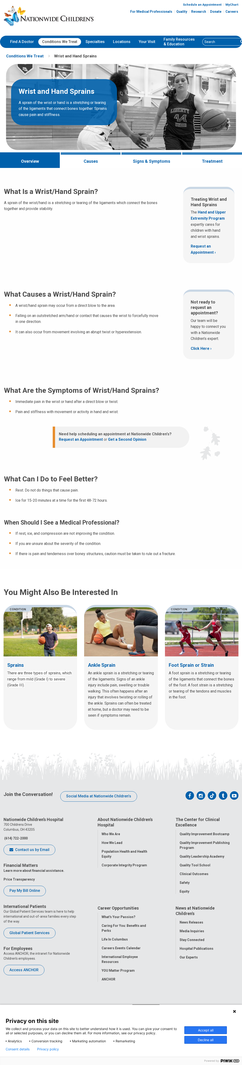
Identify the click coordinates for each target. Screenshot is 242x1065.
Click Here (200, 348)
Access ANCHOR (24, 970)
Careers (231, 11)
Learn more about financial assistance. (34, 871)
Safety (185, 883)
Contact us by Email (31, 849)
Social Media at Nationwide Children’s (98, 796)
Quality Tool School (195, 865)
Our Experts (189, 957)
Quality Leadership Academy (202, 856)
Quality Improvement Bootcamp (204, 834)
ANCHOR (108, 979)
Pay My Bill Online (24, 890)
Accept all (205, 1030)
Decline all (205, 1040)
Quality (181, 11)
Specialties (95, 41)
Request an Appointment (202, 249)
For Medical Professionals (151, 11)
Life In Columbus (115, 939)
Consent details (18, 1049)
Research (198, 11)
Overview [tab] (30, 161)
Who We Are (111, 834)
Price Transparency (19, 879)
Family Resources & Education (179, 42)
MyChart (231, 4)
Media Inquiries (192, 931)
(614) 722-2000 (16, 838)
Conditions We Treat (59, 41)
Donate (215, 11)
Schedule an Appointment (202, 4)
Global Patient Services (29, 933)
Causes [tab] (91, 161)
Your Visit (147, 41)
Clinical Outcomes (194, 874)
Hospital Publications (196, 948)
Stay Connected (192, 940)
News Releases (191, 922)
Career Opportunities (118, 908)
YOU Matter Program (118, 970)
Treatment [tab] (212, 161)
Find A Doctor (22, 41)
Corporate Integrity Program (124, 865)
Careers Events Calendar (121, 948)
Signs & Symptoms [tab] (151, 161)
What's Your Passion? (118, 917)
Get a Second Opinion (127, 439)
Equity (184, 891)
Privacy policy (48, 1049)
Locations (121, 41)
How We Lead (112, 843)
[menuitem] (22, 42)
